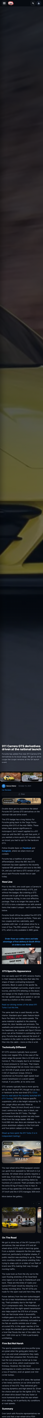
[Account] (38, 3)
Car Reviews (6, 790)
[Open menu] (4, 3)
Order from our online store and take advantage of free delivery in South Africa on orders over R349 (21, 942)
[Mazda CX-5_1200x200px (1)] (21, 801)
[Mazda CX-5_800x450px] (21, 1152)
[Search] (33, 3)
